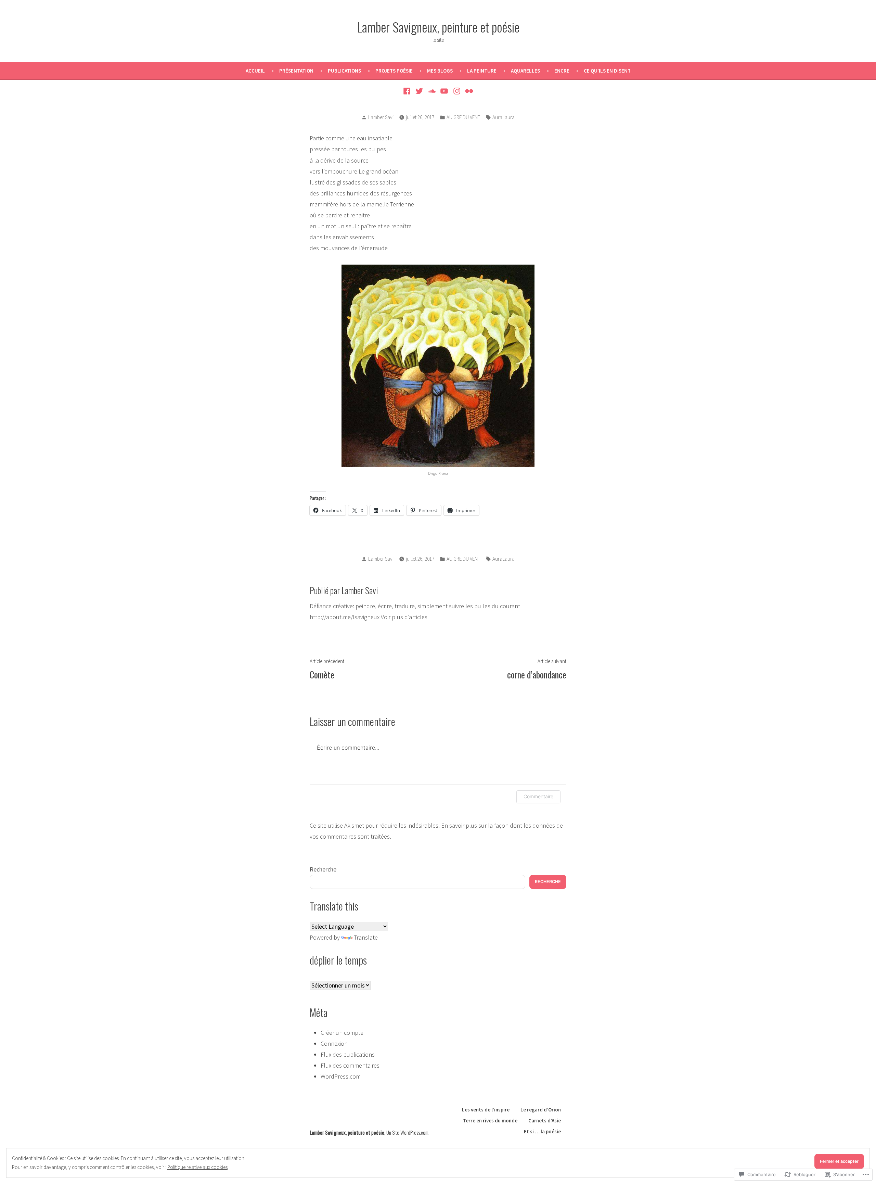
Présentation (296, 70)
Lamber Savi (381, 117)
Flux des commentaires (350, 1065)
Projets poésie (394, 70)
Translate (366, 937)
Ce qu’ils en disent (607, 70)
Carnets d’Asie (544, 1120)
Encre (561, 70)
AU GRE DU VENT (463, 117)
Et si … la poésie (542, 1131)
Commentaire (538, 796)
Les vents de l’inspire (486, 1109)
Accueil (255, 70)
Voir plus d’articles (404, 617)
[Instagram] (457, 90)
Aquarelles (525, 70)
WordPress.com (341, 1076)
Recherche (323, 869)
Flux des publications (348, 1054)
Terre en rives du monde (490, 1120)
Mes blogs (440, 70)
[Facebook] (407, 90)
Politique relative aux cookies (197, 1167)
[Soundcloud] (431, 90)
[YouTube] (444, 90)
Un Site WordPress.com (407, 1132)
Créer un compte (342, 1032)
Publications (344, 70)
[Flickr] (468, 90)
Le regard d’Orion (540, 1109)
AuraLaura (503, 117)
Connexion (334, 1043)
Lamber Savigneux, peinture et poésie (438, 26)
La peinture (482, 70)
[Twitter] (419, 90)
